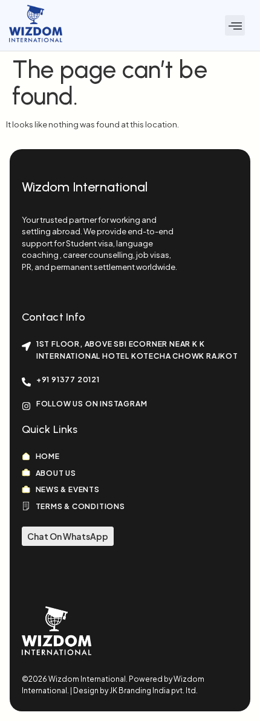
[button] (235, 25)
